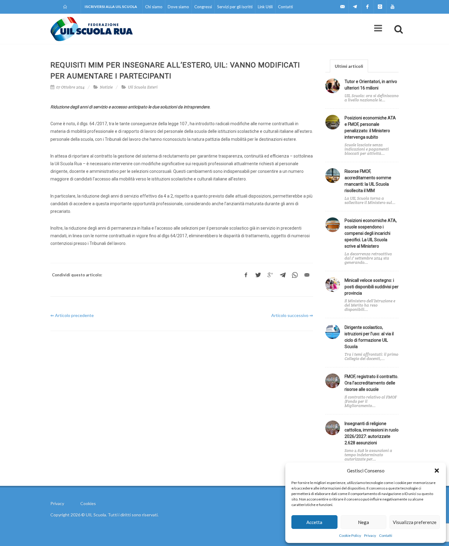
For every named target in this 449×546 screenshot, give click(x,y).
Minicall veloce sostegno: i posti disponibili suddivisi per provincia (372, 287)
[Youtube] (392, 6)
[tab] (349, 66)
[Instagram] (380, 6)
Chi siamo (153, 6)
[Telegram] (355, 6)
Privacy (370, 535)
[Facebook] (367, 6)
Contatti (385, 535)
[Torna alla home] (65, 6)
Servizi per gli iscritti (235, 6)
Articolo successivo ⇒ (292, 315)
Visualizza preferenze (414, 522)
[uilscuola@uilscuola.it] (342, 6)
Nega (363, 522)
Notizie (106, 87)
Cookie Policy (350, 535)
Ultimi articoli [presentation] (349, 66)
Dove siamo (178, 6)
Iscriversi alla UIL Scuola (111, 6)
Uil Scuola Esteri (143, 87)
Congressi (203, 6)
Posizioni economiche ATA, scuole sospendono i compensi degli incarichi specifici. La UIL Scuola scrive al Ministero (371, 233)
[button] (437, 471)
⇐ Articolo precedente (72, 315)
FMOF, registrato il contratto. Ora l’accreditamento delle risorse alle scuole (371, 383)
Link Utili (265, 6)
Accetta (314, 522)
